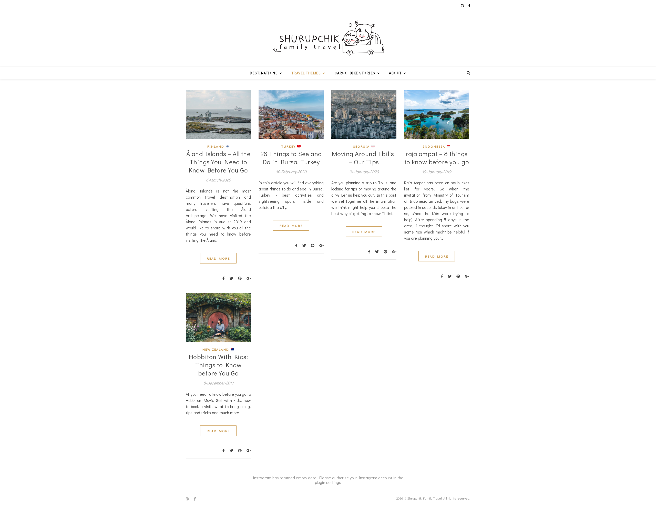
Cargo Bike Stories (355, 72)
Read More (218, 258)
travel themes (306, 72)
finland (216, 146)
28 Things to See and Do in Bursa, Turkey (291, 157)
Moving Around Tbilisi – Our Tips (364, 157)
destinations (264, 72)
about (395, 72)
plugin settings (328, 482)
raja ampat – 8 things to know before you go (436, 157)
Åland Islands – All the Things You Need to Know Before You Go (218, 161)
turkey (289, 146)
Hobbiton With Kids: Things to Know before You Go (218, 364)
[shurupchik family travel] (328, 33)
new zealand (216, 349)
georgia (362, 146)
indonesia (435, 146)
